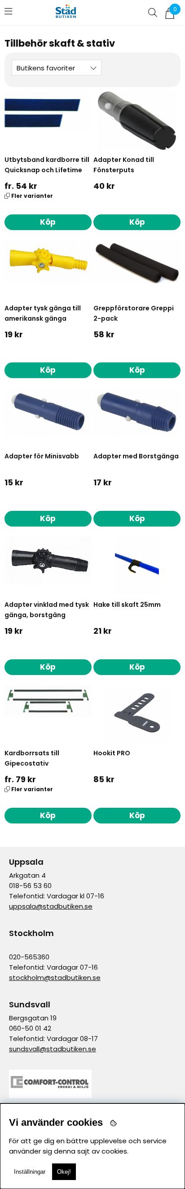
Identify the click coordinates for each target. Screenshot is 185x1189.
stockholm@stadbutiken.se (55, 977)
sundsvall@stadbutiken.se (52, 1049)
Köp (48, 222)
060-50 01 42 (30, 1028)
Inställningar (29, 1171)
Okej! (64, 1171)
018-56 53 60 (30, 885)
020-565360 (29, 957)
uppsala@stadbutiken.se (50, 906)
